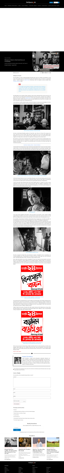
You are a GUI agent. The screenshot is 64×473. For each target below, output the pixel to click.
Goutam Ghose (26, 79)
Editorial (15, 409)
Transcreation (31, 5)
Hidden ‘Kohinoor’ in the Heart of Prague (20, 413)
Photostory (9, 5)
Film (29, 368)
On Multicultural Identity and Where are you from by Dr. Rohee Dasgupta (24, 411)
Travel (23, 5)
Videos (19, 5)
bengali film (22, 368)
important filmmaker (41, 368)
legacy (49, 368)
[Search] (58, 2)
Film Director (32, 368)
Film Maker (36, 368)
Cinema (25, 368)
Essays (6, 5)
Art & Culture (37, 447)
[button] (40, 72)
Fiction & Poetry (14, 5)
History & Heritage (9, 447)
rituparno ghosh (16, 369)
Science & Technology (24, 447)
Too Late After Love (17, 416)
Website (14, 396)
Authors (58, 5)
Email (14, 392)
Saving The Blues (16, 414)
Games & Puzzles (53, 5)
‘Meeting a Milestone (16, 81)
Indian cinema (46, 368)
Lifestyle (35, 5)
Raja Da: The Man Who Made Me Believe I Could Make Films (39, 451)
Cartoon (49, 5)
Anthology (26, 5)
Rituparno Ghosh (28, 97)
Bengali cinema (18, 368)
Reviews (39, 5)
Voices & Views (44, 5)
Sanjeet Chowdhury (27, 356)
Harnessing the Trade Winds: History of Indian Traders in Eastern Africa (24, 418)
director (28, 368)
